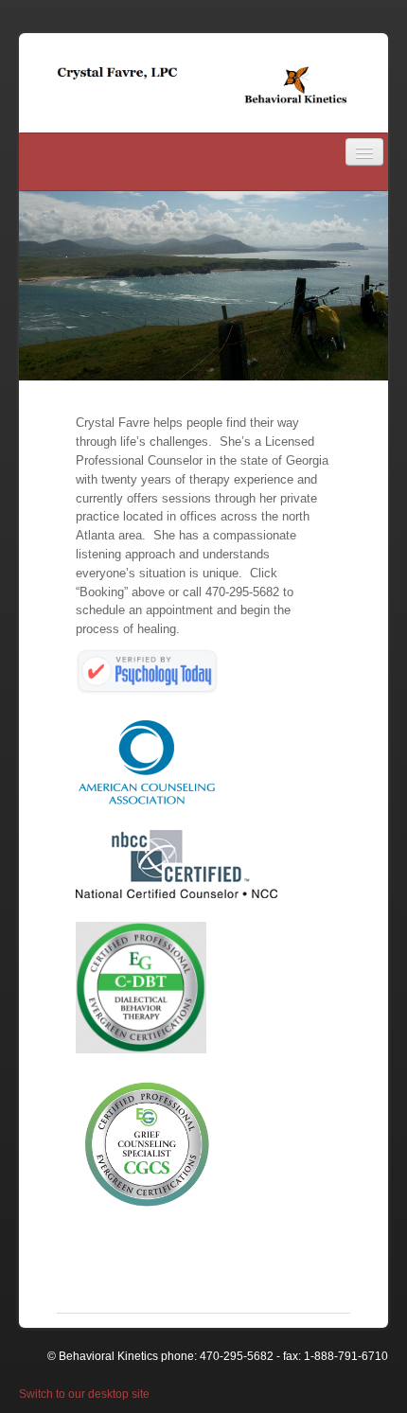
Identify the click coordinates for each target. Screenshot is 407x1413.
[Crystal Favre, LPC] (203, 84)
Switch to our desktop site (84, 1394)
